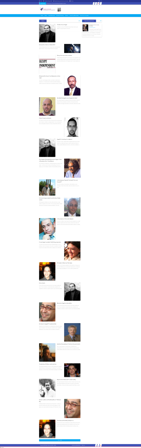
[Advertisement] (135, 34)
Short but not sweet (84, 15)
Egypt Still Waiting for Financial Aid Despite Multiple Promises (64, 3)
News (46, 15)
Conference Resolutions (76, 445)
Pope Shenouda (52, 15)
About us (83, 445)
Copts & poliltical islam (74, 15)
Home (42, 15)
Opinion (66, 15)
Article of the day (60, 15)
